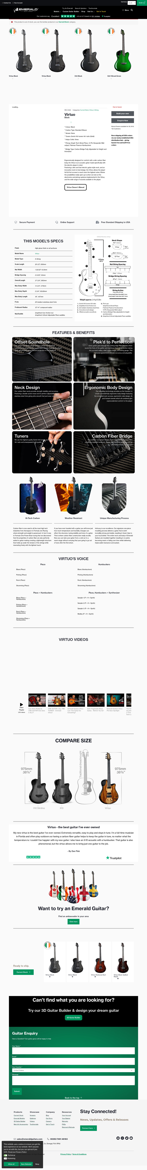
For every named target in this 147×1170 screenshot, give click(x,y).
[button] (5, 1155)
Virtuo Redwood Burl (98, 975)
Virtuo (91, 110)
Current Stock (64, 22)
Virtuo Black (50, 975)
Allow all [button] (11, 1164)
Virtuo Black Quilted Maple (121, 976)
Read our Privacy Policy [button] (17, 1152)
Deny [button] (37, 1164)
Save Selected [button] (26, 1164)
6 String (96, 110)
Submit (17, 1091)
